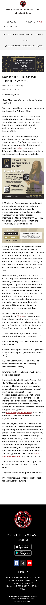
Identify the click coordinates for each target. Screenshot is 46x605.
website (20, 148)
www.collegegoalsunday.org (19, 412)
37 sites (20, 316)
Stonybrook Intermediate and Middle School (23, 35)
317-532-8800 (21, 586)
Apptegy (27, 601)
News (25, 40)
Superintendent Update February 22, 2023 (25, 46)
